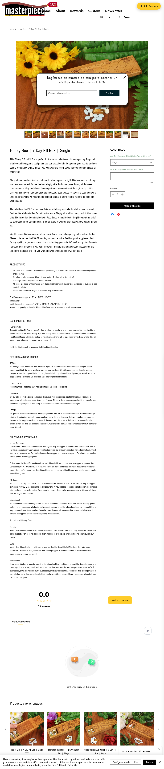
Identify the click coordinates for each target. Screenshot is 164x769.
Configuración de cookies (125, 762)
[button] (124, 77)
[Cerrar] (160, 762)
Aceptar (150, 762)
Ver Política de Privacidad (65, 765)
